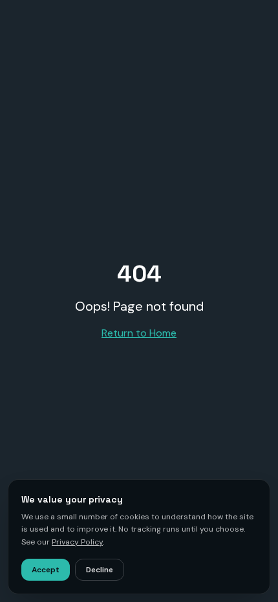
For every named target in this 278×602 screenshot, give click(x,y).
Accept (45, 570)
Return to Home (139, 333)
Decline (99, 570)
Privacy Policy (77, 542)
